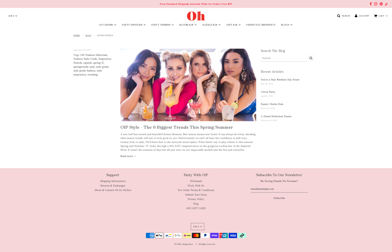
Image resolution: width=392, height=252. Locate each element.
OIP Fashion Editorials (93, 55)
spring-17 (98, 62)
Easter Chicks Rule (272, 104)
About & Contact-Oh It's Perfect (112, 190)
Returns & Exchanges (112, 185)
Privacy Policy (196, 199)
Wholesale (196, 181)
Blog (88, 35)
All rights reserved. (206, 244)
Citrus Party (268, 91)
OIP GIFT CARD (196, 208)
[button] (13, 16)
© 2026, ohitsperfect (183, 244)
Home (77, 35)
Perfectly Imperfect (261, 24)
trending (93, 74)
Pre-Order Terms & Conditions (196, 190)
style (92, 66)
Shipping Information (113, 181)
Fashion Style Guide (85, 58)
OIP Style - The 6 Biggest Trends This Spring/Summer (176, 127)
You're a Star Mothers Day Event (280, 79)
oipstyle (87, 62)
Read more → (128, 156)
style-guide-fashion (84, 70)
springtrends (81, 66)
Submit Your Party (196, 194)
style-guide (102, 66)
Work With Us (196, 185)
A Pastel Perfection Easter (276, 116)
